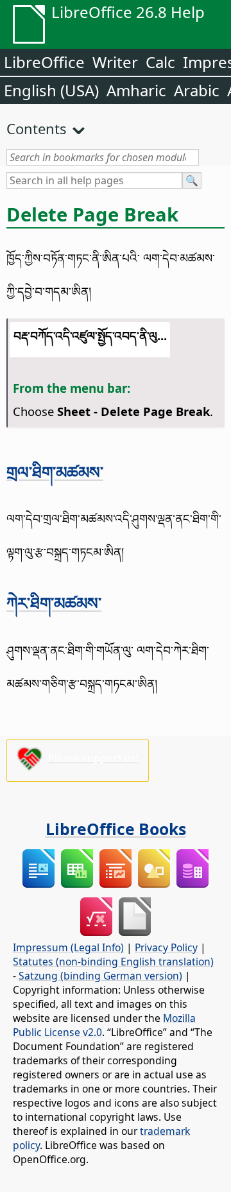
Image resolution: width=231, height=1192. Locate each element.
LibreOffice (44, 62)
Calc (160, 62)
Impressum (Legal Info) (68, 947)
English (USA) (51, 90)
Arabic (196, 90)
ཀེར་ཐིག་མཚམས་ (53, 603)
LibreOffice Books (116, 829)
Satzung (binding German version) (100, 976)
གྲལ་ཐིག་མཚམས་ (54, 472)
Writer (115, 62)
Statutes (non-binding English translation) (113, 961)
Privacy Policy (166, 947)
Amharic (136, 90)
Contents (36, 128)
